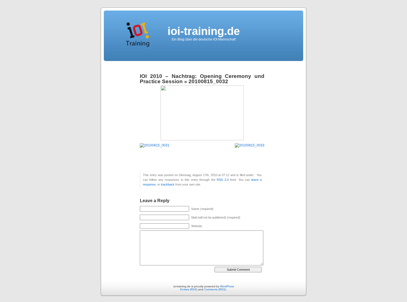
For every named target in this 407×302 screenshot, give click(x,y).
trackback (167, 184)
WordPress (227, 286)
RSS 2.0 (222, 179)
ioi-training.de (204, 31)
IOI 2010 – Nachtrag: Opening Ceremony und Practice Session (202, 78)
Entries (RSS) (188, 289)
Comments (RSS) (215, 289)
